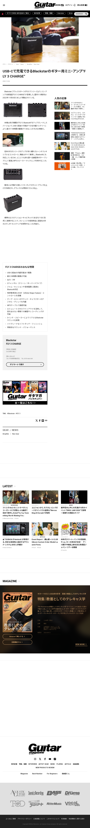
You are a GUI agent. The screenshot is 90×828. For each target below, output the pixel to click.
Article (42, 537)
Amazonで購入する (17, 636)
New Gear (36, 64)
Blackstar (11, 413)
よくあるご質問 (11, 819)
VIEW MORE (81, 644)
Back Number (37, 774)
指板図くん (66, 774)
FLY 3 (18, 413)
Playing (60, 764)
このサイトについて (53, 819)
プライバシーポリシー (24, 819)
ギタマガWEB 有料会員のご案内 (18, 13)
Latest (9, 486)
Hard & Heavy (8, 547)
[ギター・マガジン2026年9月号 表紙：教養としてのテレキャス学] (17, 631)
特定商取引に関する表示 (76, 819)
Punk (34, 547)
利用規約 (64, 819)
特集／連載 (49, 13)
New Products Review (45, 767)
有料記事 (37, 13)
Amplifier (29, 64)
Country (64, 550)
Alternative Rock (8, 518)
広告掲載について (39, 819)
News (22, 64)
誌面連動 (76, 764)
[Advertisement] (25, 243)
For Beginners (52, 774)
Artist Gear (44, 764)
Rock (17, 518)
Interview (61, 13)
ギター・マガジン (8, 64)
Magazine (11, 581)
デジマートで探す (17, 364)
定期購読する (17, 642)
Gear (17, 64)
